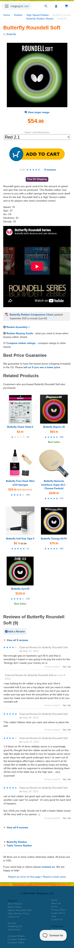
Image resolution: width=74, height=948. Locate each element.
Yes (64, 667)
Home (6, 15)
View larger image (38, 112)
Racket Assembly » (18, 327)
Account (12, 923)
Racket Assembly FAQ (19, 910)
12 (62, 498)
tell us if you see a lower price (42, 367)
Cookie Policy (58, 913)
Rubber (18, 15)
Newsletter (56, 929)
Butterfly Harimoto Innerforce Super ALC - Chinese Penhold (54, 485)
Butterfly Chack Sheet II (20, 427)
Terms (54, 906)
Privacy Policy (58, 910)
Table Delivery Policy (19, 913)
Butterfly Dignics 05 (54, 427)
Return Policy (15, 907)
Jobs (53, 916)
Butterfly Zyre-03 (20, 588)
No (69, 667)
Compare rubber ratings (21, 343)
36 (62, 548)
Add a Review (16, 631)
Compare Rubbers (17, 939)
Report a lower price (54, 876)
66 (62, 437)
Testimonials (14, 929)
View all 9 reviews (17, 640)
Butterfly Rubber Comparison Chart (31, 314)
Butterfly (11, 34)
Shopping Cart (15, 926)
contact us (48, 866)
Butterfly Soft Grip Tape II (20, 538)
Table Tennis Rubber (19, 845)
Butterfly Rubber (17, 841)
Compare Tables (16, 942)
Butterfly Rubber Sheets (40, 18)
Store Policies (15, 904)
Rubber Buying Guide (19, 333)
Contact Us (13, 917)
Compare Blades (16, 936)
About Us (56, 903)
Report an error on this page (24, 876)
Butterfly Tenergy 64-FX (54, 538)
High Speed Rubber (37, 15)
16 (28, 495)
